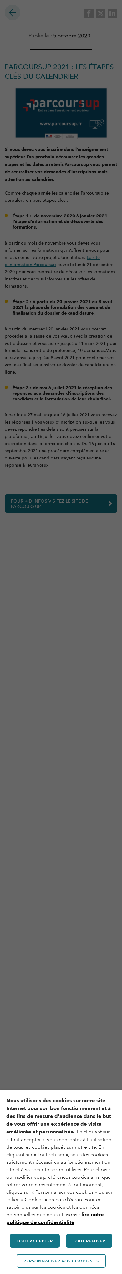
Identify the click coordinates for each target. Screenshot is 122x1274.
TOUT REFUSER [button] (89, 1240)
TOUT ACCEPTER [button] (35, 1240)
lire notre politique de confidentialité (55, 1218)
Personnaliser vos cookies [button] (58, 1260)
